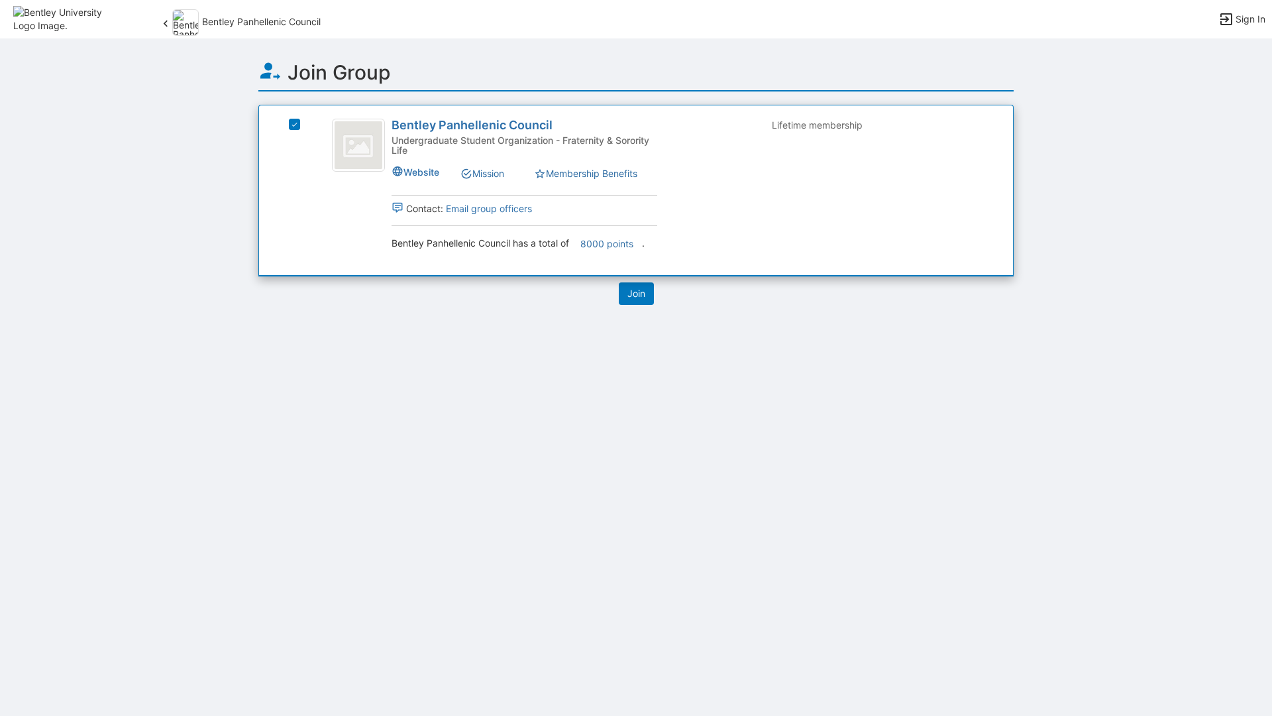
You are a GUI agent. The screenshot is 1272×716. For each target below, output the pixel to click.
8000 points (606, 243)
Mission (488, 173)
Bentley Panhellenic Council (472, 125)
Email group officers (489, 208)
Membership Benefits (591, 173)
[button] (68, 18)
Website (421, 172)
